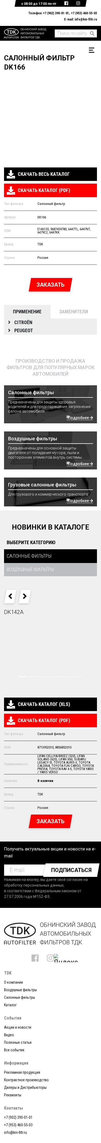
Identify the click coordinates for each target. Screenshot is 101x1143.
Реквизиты (12, 1095)
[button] (10, 596)
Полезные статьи (18, 1042)
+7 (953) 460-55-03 (84, 13)
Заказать (50, 285)
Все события (14, 1050)
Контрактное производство (26, 1080)
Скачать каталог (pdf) (44, 190)
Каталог (10, 1005)
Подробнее (79, 418)
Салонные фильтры (19, 997)
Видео (9, 1035)
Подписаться (71, 870)
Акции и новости (17, 1027)
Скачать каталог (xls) (44, 704)
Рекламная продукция (22, 1072)
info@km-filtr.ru (86, 19)
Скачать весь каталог (44, 174)
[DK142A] (50, 651)
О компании (13, 982)
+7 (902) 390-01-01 (56, 13)
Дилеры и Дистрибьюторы (25, 1087)
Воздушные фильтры (20, 990)
